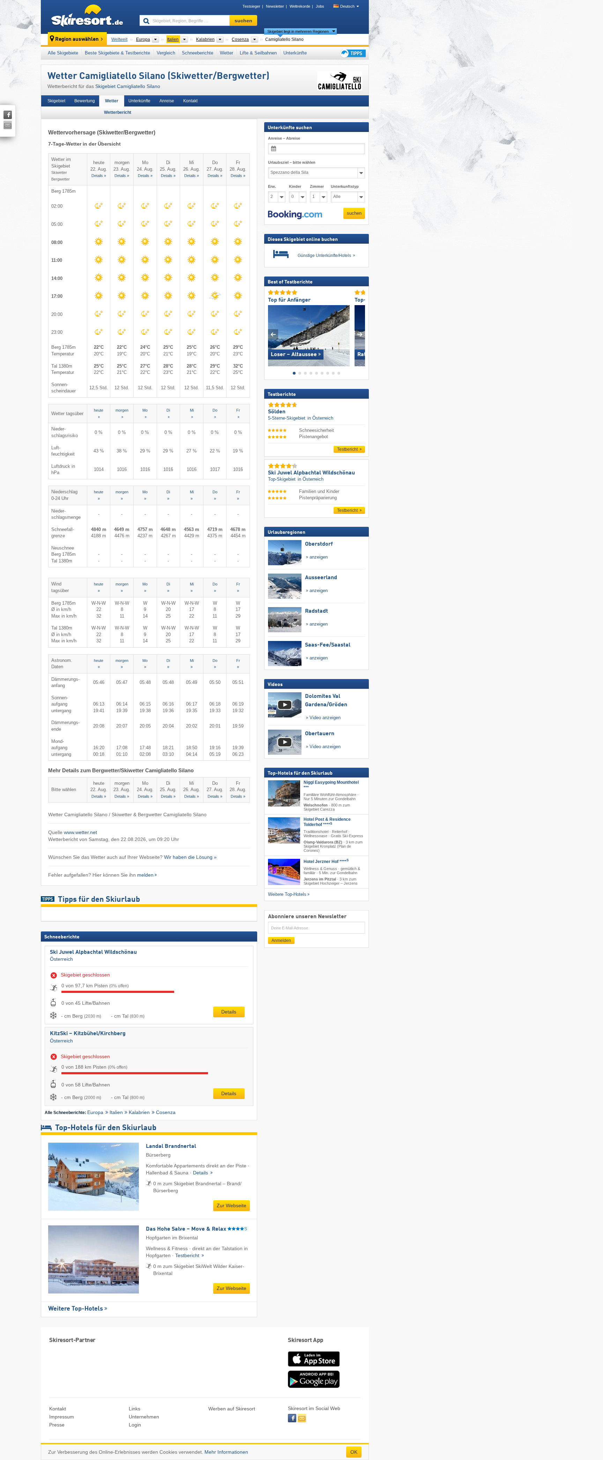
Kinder (295, 186)
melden (145, 875)
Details (228, 1012)
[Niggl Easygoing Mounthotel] (284, 793)
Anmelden (281, 940)
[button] (295, 215)
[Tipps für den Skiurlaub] (352, 53)
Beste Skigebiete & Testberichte (117, 53)
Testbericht (188, 1255)
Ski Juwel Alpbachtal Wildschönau (93, 952)
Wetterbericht (117, 112)
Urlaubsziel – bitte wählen (291, 162)
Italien (116, 1112)
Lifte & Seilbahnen (258, 53)
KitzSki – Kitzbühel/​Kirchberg (88, 1034)
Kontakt (190, 100)
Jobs (320, 6)
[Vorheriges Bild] (273, 334)
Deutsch (347, 6)
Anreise (166, 100)
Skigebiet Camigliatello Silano (127, 86)
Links (134, 1408)
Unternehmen (144, 1417)
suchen (354, 213)
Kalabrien (139, 1112)
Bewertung (84, 100)
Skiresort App (305, 1340)
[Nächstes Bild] (360, 334)
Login (135, 1425)
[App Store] (314, 1367)
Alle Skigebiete (63, 53)
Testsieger (251, 6)
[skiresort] (87, 17)
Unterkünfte (295, 53)
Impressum (61, 1417)
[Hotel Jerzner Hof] (284, 872)
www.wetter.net (80, 832)
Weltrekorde (300, 6)
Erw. (272, 186)
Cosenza (166, 1112)
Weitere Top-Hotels (75, 1309)
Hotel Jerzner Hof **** (326, 861)
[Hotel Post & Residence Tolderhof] (284, 830)
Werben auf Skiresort (231, 1408)
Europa (95, 1112)
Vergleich (166, 53)
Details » (98, 176)
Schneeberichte (197, 53)
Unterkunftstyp (345, 186)
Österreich (61, 959)
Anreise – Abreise (284, 138)
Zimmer (317, 186)
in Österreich (320, 418)
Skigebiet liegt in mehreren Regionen (298, 31)
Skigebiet (56, 100)
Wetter (226, 53)
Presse (57, 1425)
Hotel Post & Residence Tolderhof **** (327, 822)
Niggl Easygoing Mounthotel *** (331, 785)
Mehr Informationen (226, 1452)
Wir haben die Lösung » (190, 857)
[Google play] (314, 1386)
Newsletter (275, 6)
